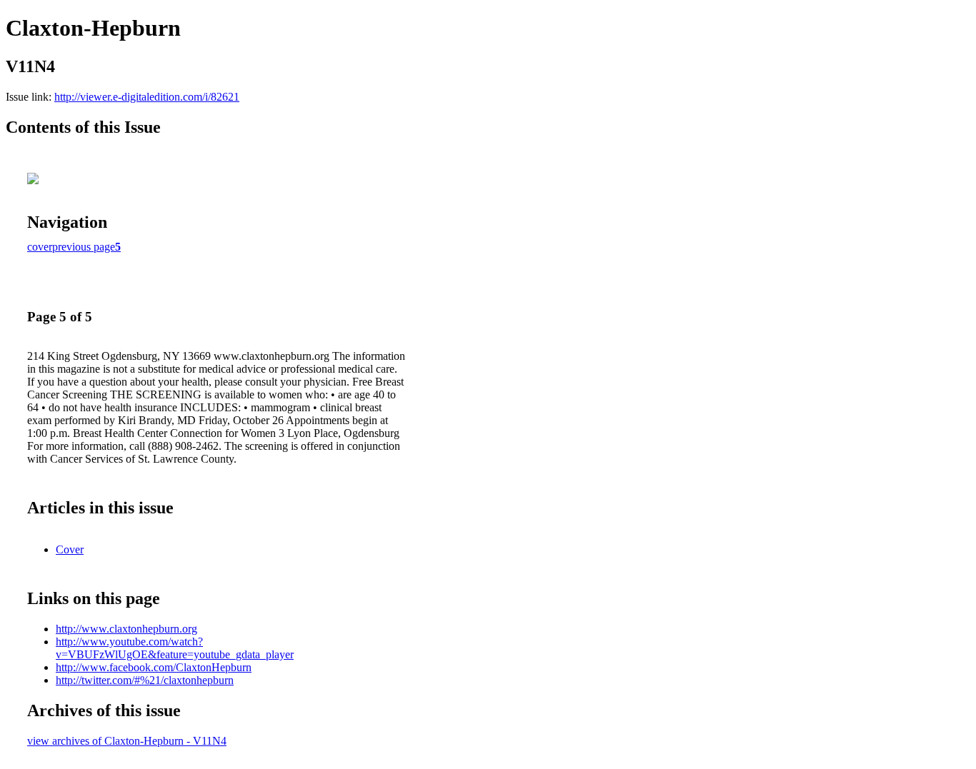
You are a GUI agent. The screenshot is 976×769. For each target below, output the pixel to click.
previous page (83, 247)
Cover (70, 549)
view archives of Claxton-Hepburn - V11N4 (126, 741)
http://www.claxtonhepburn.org (126, 629)
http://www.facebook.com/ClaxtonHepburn (154, 667)
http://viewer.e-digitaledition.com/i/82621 (146, 97)
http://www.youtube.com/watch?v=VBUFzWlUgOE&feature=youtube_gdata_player (175, 647)
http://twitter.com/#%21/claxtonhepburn (145, 680)
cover (39, 247)
